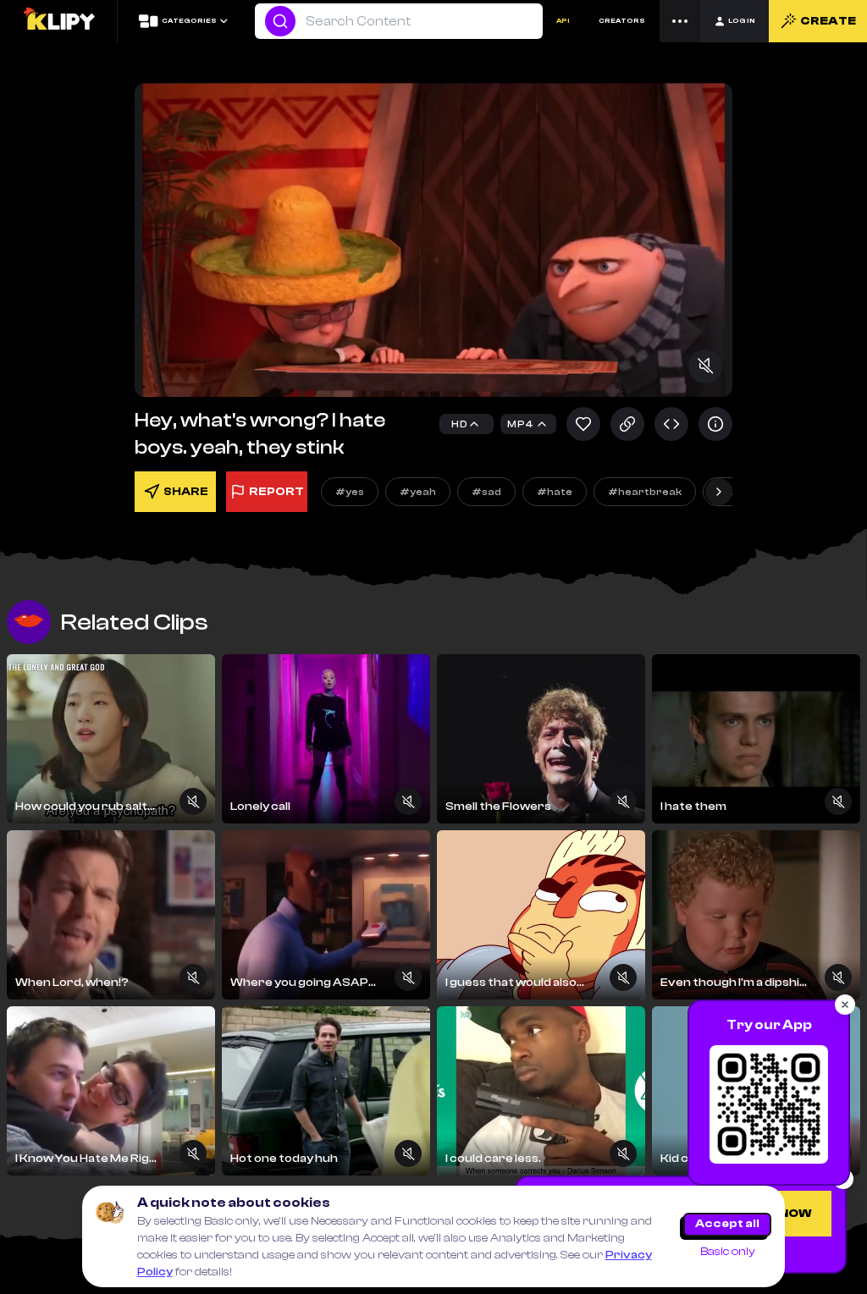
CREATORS (622, 21)
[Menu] (680, 21)
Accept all (727, 1224)
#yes (349, 492)
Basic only (727, 1251)
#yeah (418, 492)
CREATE (828, 21)
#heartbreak (645, 492)
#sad (486, 492)
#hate (554, 492)
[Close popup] (845, 1004)
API (563, 21)
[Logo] (58, 21)
